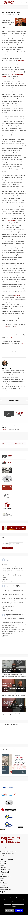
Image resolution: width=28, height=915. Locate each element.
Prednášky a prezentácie (5, 876)
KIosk (6, 326)
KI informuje (4, 429)
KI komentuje (3, 865)
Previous (4, 763)
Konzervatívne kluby (5, 869)
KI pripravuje (3, 863)
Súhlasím (19, 910)
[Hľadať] (26, 2)
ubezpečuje (11, 220)
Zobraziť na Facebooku (5, 581)
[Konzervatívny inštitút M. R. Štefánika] (9, 4)
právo (14, 351)
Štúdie (1, 880)
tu (22, 343)
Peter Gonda (16, 429)
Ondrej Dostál (16, 14)
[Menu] (1, 2)
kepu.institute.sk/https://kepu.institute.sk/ (9, 627)
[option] (14, 418)
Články (3, 14)
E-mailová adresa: (5, 543)
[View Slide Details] (19, 764)
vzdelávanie (18, 351)
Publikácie (2, 885)
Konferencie (3, 867)
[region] (14, 764)
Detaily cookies (7, 904)
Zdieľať (12, 581)
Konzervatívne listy (8, 351)
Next (24, 763)
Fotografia (6, 579)
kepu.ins (7, 606)
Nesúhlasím (9, 910)
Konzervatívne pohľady (5, 889)
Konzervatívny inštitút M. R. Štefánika (14, 559)
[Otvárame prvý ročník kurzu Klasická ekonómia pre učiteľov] (14, 413)
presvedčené (17, 295)
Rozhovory (2, 878)
